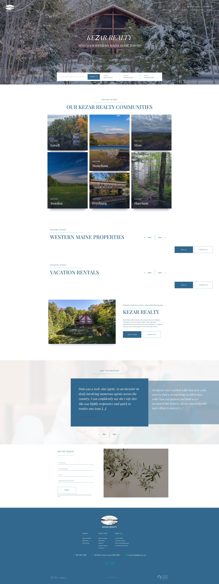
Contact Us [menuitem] (101, 548)
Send (67, 490)
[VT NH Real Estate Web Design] (162, 577)
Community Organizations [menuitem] (122, 543)
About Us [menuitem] (165, 10)
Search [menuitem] (175, 10)
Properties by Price (149, 77)
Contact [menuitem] (209, 10)
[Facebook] (106, 563)
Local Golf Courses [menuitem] (120, 540)
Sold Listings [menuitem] (85, 543)
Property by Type (128, 77)
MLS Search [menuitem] (85, 540)
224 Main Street (107, 555)
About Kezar (132, 334)
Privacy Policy (112, 577)
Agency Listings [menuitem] (86, 538)
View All (184, 250)
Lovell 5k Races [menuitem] (119, 538)
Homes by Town (108, 77)
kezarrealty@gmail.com (137, 555)
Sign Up (198, 7)
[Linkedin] (112, 563)
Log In (191, 7)
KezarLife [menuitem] (185, 10)
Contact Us (203, 249)
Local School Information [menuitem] (121, 545)
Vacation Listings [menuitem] (197, 10)
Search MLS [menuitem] (101, 540)
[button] (94, 77)
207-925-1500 (209, 6)
